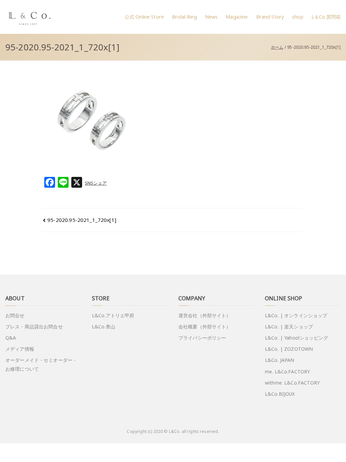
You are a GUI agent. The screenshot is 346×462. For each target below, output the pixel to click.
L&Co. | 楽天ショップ (289, 326)
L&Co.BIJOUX (280, 394)
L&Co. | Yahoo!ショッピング (296, 337)
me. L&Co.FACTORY (287, 371)
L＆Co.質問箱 (326, 17)
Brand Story (270, 17)
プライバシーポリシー (202, 337)
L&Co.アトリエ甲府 (113, 315)
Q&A (10, 337)
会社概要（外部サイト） (204, 326)
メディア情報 (19, 349)
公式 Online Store (144, 17)
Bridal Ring (184, 17)
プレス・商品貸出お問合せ (34, 326)
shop (297, 17)
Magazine (237, 17)
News (211, 17)
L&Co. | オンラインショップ (296, 315)
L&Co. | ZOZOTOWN (289, 349)
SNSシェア (96, 183)
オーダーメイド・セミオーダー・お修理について (41, 364)
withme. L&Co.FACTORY (292, 382)
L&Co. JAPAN (279, 360)
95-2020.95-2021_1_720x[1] (81, 219)
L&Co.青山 (103, 326)
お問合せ (15, 315)
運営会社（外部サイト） (204, 315)
